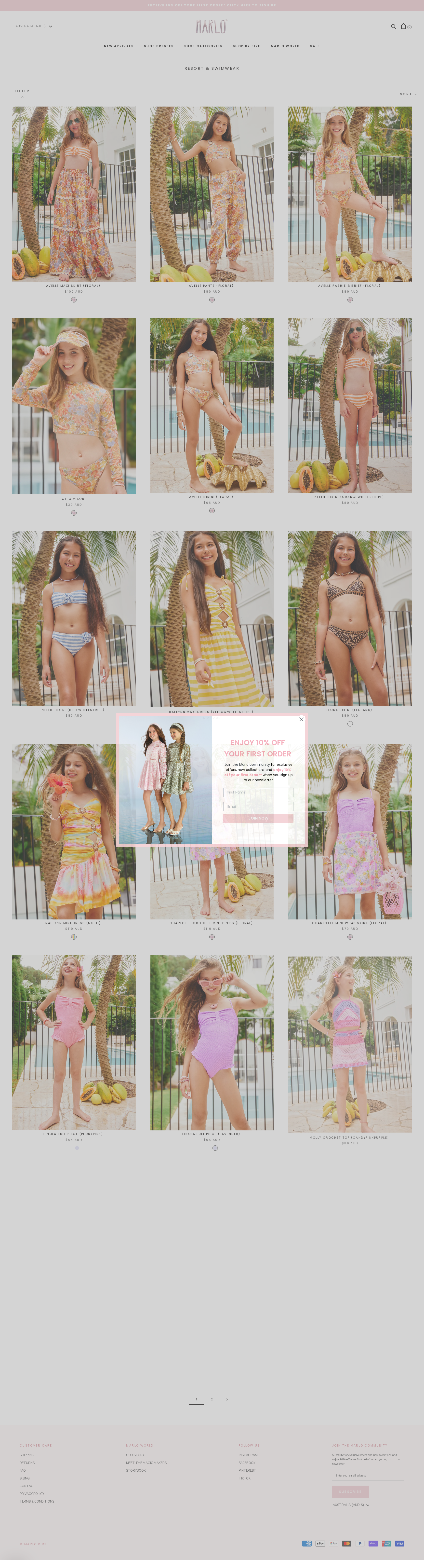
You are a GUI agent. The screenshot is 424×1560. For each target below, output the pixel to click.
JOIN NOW (258, 818)
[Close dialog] (301, 719)
